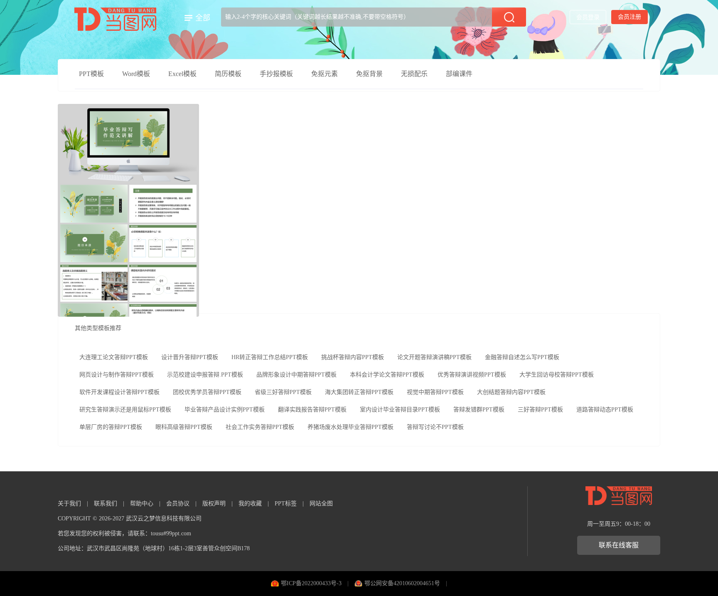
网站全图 (321, 503)
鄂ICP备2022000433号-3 (311, 583)
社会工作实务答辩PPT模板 (260, 427)
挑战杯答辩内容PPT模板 (352, 357)
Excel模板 (182, 73)
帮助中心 (141, 503)
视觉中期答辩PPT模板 (435, 392)
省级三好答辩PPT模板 (283, 392)
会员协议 (177, 503)
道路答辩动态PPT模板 (604, 409)
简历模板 (228, 73)
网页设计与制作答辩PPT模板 (116, 375)
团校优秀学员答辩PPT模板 (207, 392)
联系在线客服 (619, 545)
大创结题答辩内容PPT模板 (511, 392)
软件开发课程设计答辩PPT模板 (119, 392)
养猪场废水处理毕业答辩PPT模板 (350, 427)
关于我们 (69, 503)
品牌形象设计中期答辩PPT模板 (296, 375)
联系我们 (105, 503)
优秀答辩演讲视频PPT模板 (472, 375)
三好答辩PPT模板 (540, 409)
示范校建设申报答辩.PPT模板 (205, 375)
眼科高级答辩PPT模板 (183, 427)
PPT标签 (286, 503)
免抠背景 (369, 73)
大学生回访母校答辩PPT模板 (556, 375)
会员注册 (629, 17)
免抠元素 (324, 73)
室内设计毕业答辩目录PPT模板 (400, 409)
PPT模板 (91, 73)
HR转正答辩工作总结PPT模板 (269, 357)
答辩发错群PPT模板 (478, 409)
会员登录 (588, 17)
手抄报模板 (276, 73)
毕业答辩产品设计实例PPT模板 (224, 409)
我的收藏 (250, 503)
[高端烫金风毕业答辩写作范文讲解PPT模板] (128, 210)
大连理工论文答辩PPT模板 (113, 357)
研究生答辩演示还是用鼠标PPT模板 (125, 409)
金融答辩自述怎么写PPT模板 (522, 357)
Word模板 (136, 73)
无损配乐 (414, 73)
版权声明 (214, 503)
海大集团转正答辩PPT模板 (359, 392)
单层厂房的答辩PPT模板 (110, 427)
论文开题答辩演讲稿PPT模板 (434, 357)
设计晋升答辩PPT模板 (189, 357)
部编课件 (459, 73)
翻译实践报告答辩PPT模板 (312, 409)
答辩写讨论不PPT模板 (435, 427)
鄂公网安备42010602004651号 (402, 583)
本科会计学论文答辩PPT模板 (387, 375)
